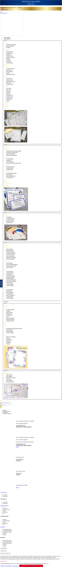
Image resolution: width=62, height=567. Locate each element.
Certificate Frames (9, 168)
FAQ (3, 513)
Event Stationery (6, 86)
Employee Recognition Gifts (7, 186)
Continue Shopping (19, 459)
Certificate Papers (6, 149)
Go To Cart (18, 460)
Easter (7, 316)
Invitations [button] (5, 242)
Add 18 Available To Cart (20, 425)
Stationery (5, 410)
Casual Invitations (9, 289)
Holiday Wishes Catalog (7, 531)
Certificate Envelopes (10, 166)
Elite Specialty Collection (11, 176)
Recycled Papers (6, 104)
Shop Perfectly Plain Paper (7, 373)
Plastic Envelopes (9, 71)
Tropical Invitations (10, 284)
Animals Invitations (10, 285)
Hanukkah (8, 310)
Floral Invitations (9, 263)
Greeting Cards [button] (6, 301)
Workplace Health (9, 84)
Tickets (7, 100)
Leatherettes (8, 160)
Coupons (4, 534)
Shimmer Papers (6, 106)
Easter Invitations (9, 249)
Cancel (17, 446)
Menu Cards (8, 88)
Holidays (5, 307)
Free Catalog (5, 494)
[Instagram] (10, 554)
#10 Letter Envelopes (10, 218)
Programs (8, 92)
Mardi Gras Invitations (10, 258)
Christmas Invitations (10, 254)
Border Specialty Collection (11, 173)
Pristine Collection (9, 177)
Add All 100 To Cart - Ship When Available (23, 426)
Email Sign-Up (3, 561)
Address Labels (9, 78)
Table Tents (8, 99)
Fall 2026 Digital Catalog (7, 529)
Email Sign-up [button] (7, 38)
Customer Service (4, 505)
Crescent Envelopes (10, 219)
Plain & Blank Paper (10, 46)
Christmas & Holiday (10, 309)
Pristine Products (9, 62)
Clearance (5, 533)
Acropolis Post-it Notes (7, 413)
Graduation (8, 341)
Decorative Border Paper (11, 44)
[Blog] (3, 554)
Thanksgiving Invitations (11, 253)
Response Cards (9, 96)
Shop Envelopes (6, 215)
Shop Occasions (6, 305)
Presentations (6, 66)
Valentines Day (9, 313)
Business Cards (9, 55)
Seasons (5, 326)
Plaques (5, 179)
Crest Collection (9, 174)
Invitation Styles (6, 287)
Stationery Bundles (6, 64)
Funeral (5, 324)
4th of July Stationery (10, 318)
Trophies (5, 181)
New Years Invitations (10, 256)
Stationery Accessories (10, 74)
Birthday (8, 338)
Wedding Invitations (10, 272)
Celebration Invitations (10, 277)
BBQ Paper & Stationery (11, 336)
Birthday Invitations (10, 278)
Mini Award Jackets (10, 161)
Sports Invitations (9, 282)
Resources (2, 527)
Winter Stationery (9, 329)
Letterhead (8, 54)
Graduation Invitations (10, 275)
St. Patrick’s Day (9, 315)
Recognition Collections (7, 171)
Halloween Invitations (10, 251)
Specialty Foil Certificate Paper (12, 152)
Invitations (5, 108)
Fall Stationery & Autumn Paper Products (14, 328)
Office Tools (8, 82)
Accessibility (8, 566)
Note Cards (8, 89)
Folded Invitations (9, 296)
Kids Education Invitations (11, 281)
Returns (4, 510)
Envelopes (8, 47)
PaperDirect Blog (4, 9)
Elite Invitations (9, 291)
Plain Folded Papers (10, 381)
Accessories (5, 76)
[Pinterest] (7, 554)
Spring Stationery (9, 331)
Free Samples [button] (7, 37)
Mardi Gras (8, 342)
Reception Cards (9, 95)
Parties (5, 334)
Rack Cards (8, 93)
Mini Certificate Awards (10, 153)
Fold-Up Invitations (10, 292)
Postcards (8, 60)
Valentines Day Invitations (11, 257)
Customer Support (6, 509)
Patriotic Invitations (10, 250)
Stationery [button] (5, 40)
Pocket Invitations (9, 293)
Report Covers (9, 70)
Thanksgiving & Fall (10, 320)
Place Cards (8, 91)
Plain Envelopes (9, 374)
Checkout (18, 474)
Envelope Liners (9, 222)
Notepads (8, 58)
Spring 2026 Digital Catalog (7, 530)
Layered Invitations (10, 298)
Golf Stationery (9, 339)
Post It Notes (8, 61)
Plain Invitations (9, 376)
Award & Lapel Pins (6, 184)
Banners (8, 73)
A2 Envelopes (9, 217)
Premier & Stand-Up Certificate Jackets (13, 163)
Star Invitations (9, 274)
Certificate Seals (9, 169)
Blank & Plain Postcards (10, 377)
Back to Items (18, 473)
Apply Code (31, 4)
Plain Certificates (9, 380)
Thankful (5, 322)
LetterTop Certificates (10, 57)
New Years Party (9, 312)
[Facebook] (5, 554)
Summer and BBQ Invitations (12, 264)
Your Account (3, 492)
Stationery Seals (9, 79)
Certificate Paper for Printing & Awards (13, 151)
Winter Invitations (9, 267)
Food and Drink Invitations (11, 279)
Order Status (5, 496)
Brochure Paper (9, 51)
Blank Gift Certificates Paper (11, 155)
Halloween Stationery (10, 319)
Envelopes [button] (5, 212)
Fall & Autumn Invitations (11, 265)
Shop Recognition (6, 147)
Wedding (8, 343)
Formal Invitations (9, 271)
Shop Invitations (6, 245)
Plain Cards (8, 379)
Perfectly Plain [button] (6, 370)
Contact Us (5, 508)
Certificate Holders (6, 157)
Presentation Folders (10, 68)
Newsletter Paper (9, 53)
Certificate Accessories (7, 165)
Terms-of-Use (15, 566)
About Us (2, 566)
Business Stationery (6, 49)
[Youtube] (1, 554)
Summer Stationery (10, 332)
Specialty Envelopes (10, 221)
